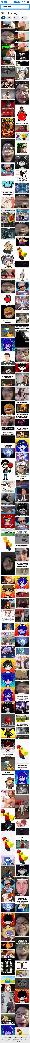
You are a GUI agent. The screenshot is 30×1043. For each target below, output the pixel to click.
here (25, 1041)
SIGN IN (23, 1)
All (3, 18)
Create (18, 1)
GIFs (9, 18)
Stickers (16, 18)
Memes (24, 18)
